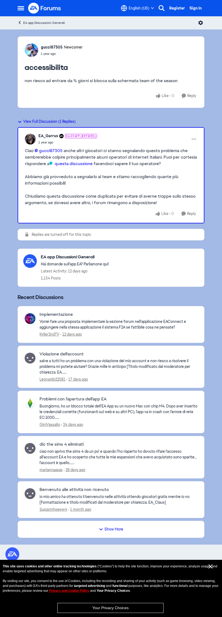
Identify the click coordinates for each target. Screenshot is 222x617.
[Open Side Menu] (21, 8)
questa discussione (73, 163)
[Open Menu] (200, 23)
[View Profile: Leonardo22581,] (30, 358)
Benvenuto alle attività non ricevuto (74, 489)
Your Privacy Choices (110, 608)
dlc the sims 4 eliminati (62, 444)
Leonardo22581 (52, 379)
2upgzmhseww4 (53, 509)
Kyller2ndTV (49, 334)
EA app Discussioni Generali (44, 23)
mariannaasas (51, 469)
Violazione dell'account (62, 354)
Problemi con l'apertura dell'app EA (73, 399)
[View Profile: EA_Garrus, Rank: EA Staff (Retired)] (30, 139)
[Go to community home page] (44, 8)
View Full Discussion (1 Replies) (49, 121)
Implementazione (56, 314)
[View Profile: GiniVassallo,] (30, 403)
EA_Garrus (48, 135)
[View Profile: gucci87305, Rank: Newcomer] (31, 50)
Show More (114, 529)
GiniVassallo (50, 424)
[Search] (161, 8)
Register (177, 8)
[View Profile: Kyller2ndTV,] (30, 318)
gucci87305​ (51, 150)
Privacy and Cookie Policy (69, 591)
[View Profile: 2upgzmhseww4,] (30, 493)
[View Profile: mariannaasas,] (30, 448)
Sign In (196, 8)
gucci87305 (52, 47)
